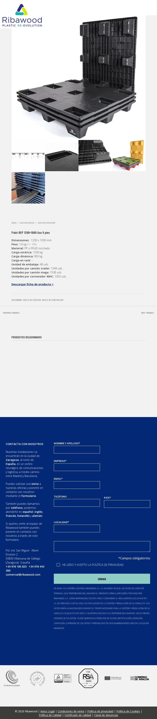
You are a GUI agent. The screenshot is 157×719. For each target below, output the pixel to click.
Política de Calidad (50, 715)
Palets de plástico (27, 222)
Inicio (13, 222)
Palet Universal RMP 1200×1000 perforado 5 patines (127, 397)
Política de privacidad (100, 711)
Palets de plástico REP (46, 222)
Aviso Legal (47, 711)
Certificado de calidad (78, 715)
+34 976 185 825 (16, 566)
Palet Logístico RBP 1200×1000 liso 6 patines (90, 397)
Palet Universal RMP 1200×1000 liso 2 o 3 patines (57, 397)
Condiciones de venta (71, 711)
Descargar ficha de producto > (32, 284)
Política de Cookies (128, 711)
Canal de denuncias (106, 715)
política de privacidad (107, 565)
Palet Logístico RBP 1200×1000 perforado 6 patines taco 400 (23, 397)
